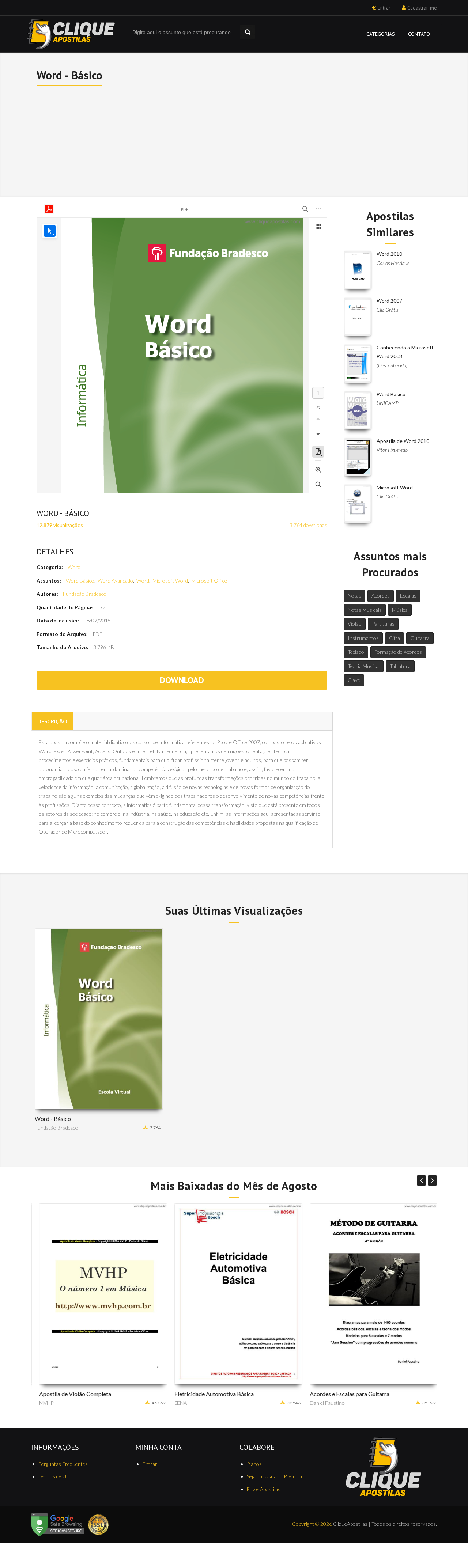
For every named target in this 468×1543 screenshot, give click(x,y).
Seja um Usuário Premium (275, 1476)
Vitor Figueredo (392, 450)
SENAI (177, 1403)
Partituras (383, 624)
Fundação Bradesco (84, 594)
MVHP (42, 1403)
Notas (354, 595)
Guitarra (420, 638)
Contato (419, 34)
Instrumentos (363, 638)
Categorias (380, 34)
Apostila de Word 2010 (403, 441)
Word (74, 567)
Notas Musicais (365, 610)
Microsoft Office (209, 580)
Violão (355, 624)
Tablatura (400, 666)
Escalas (408, 595)
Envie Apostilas (263, 1489)
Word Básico (80, 580)
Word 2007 (389, 300)
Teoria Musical (364, 666)
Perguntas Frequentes (63, 1464)
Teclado (356, 652)
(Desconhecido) (392, 365)
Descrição (52, 721)
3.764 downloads (308, 525)
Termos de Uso (55, 1476)
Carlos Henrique (393, 263)
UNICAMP (388, 403)
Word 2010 (389, 254)
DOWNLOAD (182, 680)
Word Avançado (115, 580)
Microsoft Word (170, 580)
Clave (354, 680)
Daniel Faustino (322, 1403)
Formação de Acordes (398, 652)
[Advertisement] (234, 140)
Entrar (384, 7)
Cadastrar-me (422, 7)
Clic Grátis (387, 310)
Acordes (380, 595)
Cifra (394, 638)
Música (400, 610)
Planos (254, 1464)
